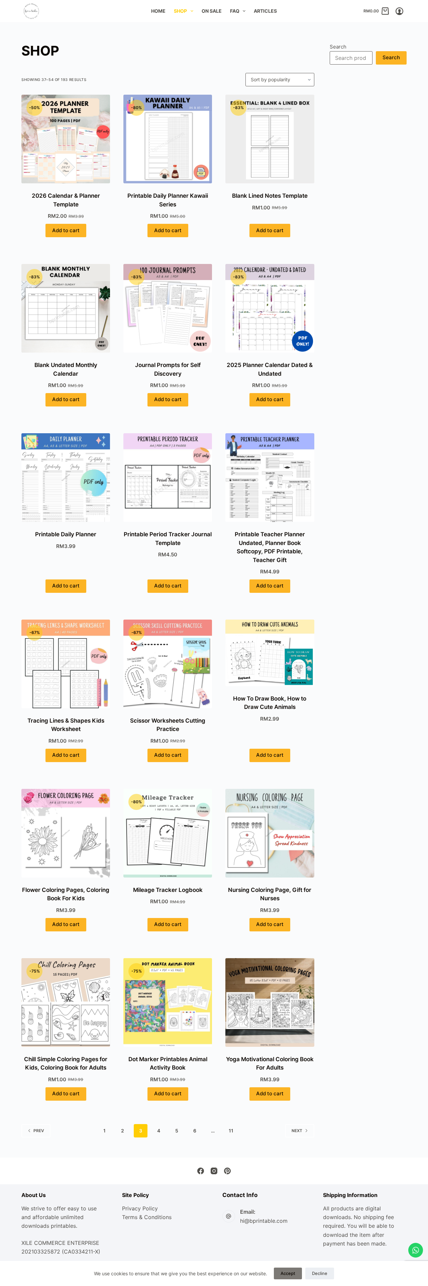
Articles (265, 11)
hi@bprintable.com (264, 1220)
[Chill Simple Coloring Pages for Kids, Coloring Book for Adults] (65, 1002)
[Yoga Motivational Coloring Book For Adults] (269, 1002)
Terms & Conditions (147, 1217)
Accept (288, 1273)
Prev (38, 1130)
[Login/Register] (399, 11)
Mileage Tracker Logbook (168, 890)
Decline (319, 1273)
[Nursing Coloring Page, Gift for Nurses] (269, 833)
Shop (180, 11)
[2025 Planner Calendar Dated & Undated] (269, 308)
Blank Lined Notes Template (270, 195)
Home (158, 11)
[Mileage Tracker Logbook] (167, 833)
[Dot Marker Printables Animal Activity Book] (167, 1002)
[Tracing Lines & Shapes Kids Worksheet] (65, 664)
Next (297, 1130)
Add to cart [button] (66, 230)
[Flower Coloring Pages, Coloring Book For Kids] (65, 833)
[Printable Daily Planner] (65, 477)
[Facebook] (200, 1171)
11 (231, 1130)
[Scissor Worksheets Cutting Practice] (167, 664)
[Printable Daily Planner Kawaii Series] (167, 139)
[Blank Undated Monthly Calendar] (65, 308)
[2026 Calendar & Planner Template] (65, 139)
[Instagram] (214, 1171)
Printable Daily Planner (65, 534)
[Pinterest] (227, 1171)
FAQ (234, 11)
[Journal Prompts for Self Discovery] (167, 308)
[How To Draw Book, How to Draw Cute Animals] (269, 653)
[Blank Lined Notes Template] (269, 139)
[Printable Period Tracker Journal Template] (167, 477)
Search (338, 46)
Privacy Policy (140, 1208)
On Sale (212, 11)
